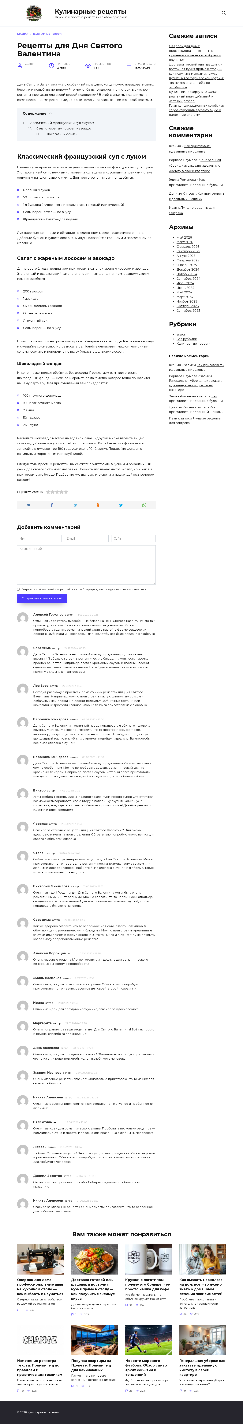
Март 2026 (185, 242)
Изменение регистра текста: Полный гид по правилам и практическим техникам (39, 1368)
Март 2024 (185, 297)
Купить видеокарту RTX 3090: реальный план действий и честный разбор (193, 96)
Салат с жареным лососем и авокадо (63, 128)
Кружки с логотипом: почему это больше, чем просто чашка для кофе (147, 1284)
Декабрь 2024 (188, 269)
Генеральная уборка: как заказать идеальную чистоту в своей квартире (195, 165)
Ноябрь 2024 (187, 274)
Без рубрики (187, 339)
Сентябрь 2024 (188, 278)
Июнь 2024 (185, 288)
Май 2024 (184, 292)
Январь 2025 (187, 265)
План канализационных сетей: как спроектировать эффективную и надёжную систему (196, 110)
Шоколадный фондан (61, 134)
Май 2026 (184, 237)
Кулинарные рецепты (90, 11)
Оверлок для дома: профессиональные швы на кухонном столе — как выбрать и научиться (40, 1287)
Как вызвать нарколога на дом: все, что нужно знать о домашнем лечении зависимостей (200, 1287)
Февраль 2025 (188, 260)
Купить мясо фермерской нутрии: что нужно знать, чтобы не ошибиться (196, 82)
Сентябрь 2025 (188, 251)
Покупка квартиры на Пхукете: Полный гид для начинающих (91, 1365)
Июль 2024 (185, 283)
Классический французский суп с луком (61, 123)
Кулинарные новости (194, 343)
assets (181, 334)
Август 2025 (186, 256)
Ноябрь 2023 (187, 301)
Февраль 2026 (188, 246)
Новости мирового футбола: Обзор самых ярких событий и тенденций (146, 1368)
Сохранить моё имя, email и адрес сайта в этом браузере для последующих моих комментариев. (84, 589)
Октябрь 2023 (188, 306)
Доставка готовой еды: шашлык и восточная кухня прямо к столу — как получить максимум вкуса (196, 69)
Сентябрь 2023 (188, 310)
